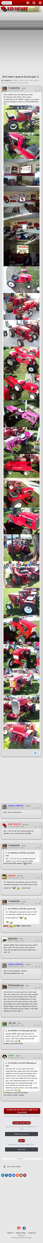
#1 (39, 90)
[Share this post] (35, 90)
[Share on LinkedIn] (2, 1175)
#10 (39, 1025)
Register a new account (21, 1134)
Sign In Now (21, 1149)
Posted (16, 90)
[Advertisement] (21, 52)
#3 (39, 826)
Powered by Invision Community (21, 1237)
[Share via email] (21, 1175)
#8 (39, 967)
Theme (10, 1233)
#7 (39, 941)
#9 (39, 988)
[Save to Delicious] (13, 1175)
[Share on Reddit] (17, 1175)
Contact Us (32, 1233)
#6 (39, 903)
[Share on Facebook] (6, 1175)
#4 (39, 848)
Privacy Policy (21, 1233)
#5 (39, 878)
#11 (39, 1058)
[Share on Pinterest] (24, 1175)
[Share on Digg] (10, 1175)
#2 (39, 808)
